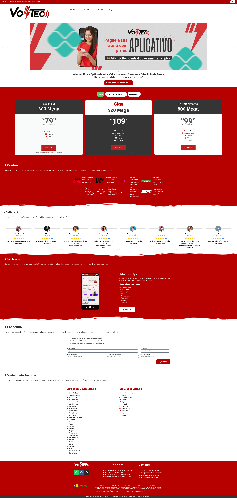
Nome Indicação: (72, 354)
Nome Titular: (71, 348)
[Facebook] (81, 472)
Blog (110, 10)
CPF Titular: (144, 348)
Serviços (72, 10)
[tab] (100, 94)
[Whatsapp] (76, 472)
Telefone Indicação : (115, 354)
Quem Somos (86, 10)
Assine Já (49, 148)
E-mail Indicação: (145, 354)
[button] (2, 47)
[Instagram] (86, 472)
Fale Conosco (100, 10)
